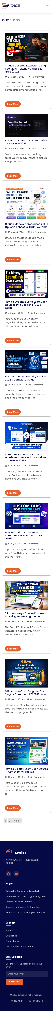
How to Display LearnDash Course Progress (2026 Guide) (26, 770)
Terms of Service (34, 1000)
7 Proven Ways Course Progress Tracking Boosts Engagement (25, 614)
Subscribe (14, 981)
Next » (17, 820)
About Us (10, 930)
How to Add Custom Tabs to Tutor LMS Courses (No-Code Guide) (24, 535)
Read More (13, 104)
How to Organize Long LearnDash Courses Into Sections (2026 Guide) (26, 305)
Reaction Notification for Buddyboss (23, 907)
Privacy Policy (12, 941)
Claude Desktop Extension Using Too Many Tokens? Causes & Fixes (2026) (25, 68)
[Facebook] (8, 874)
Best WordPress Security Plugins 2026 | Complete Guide (25, 378)
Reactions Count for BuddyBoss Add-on (25, 912)
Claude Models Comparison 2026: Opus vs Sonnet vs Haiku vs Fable (26, 225)
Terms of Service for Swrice (19, 946)
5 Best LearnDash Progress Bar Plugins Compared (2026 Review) (26, 692)
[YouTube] (16, 874)
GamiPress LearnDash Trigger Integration (26, 896)
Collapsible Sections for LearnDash (23, 891)
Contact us (11, 935)
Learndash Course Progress (19, 901)
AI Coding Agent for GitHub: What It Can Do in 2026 (26, 142)
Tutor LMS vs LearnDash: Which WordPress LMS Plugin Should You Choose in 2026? (26, 457)
